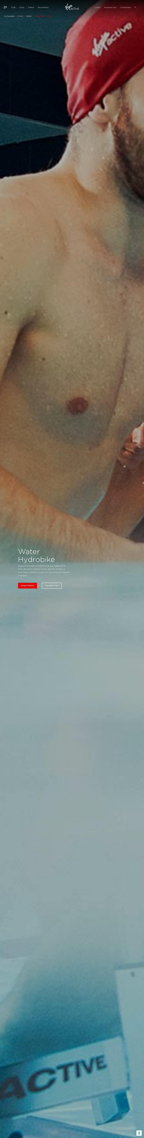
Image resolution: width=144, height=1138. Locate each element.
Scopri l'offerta (27, 586)
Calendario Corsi (52, 586)
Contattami (125, 7)
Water (29, 16)
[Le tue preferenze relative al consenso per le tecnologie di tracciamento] (139, 1133)
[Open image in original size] (72, 7)
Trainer (31, 7)
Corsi (21, 7)
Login (97, 7)
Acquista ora (110, 7)
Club (13, 7)
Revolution (43, 7)
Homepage (9, 16)
